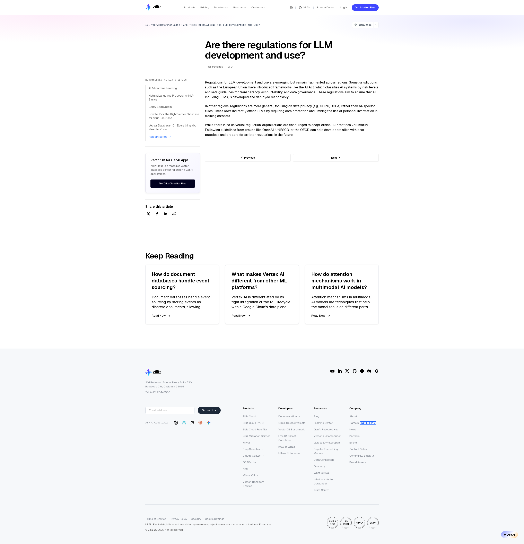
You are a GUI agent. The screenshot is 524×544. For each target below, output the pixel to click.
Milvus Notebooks (289, 453)
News (352, 429)
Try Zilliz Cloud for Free (173, 183)
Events (353, 442)
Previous (249, 157)
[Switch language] (291, 7)
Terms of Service (155, 519)
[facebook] (157, 214)
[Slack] (362, 371)
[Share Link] (174, 214)
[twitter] (148, 214)
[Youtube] (332, 371)
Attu (245, 469)
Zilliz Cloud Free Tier (255, 429)
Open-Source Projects (291, 423)
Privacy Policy (178, 519)
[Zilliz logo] (153, 7)
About (353, 416)
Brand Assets (357, 462)
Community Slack (360, 455)
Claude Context (252, 455)
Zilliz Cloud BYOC (253, 423)
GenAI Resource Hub (326, 429)
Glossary (319, 466)
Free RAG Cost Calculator (287, 438)
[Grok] (192, 423)
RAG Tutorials (287, 446)
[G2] (377, 371)
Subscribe (209, 410)
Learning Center (323, 423)
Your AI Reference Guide (165, 25)
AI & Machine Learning (163, 88)
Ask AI (511, 534)
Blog (317, 416)
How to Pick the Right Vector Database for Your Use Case (174, 116)
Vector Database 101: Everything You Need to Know (172, 127)
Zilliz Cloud (249, 416)
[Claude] (200, 423)
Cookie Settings (214, 519)
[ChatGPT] (176, 423)
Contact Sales (358, 449)
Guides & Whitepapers (327, 442)
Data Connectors (324, 460)
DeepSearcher (251, 449)
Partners (354, 436)
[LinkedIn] (340, 371)
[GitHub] (354, 371)
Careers (354, 423)
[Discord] (369, 371)
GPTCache (249, 462)
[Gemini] (209, 423)
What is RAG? (322, 473)
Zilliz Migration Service (256, 436)
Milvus (247, 442)
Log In (344, 7)
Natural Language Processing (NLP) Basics (171, 98)
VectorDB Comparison (327, 436)
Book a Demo (325, 7)
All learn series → (160, 137)
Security (196, 519)
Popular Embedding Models (326, 451)
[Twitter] (347, 371)
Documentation (287, 416)
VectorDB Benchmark (291, 429)
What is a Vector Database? (324, 481)
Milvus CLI (249, 475)
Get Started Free (365, 7)
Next (334, 157)
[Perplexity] (184, 423)
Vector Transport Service (253, 484)
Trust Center (321, 490)
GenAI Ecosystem (160, 107)
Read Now (159, 315)
